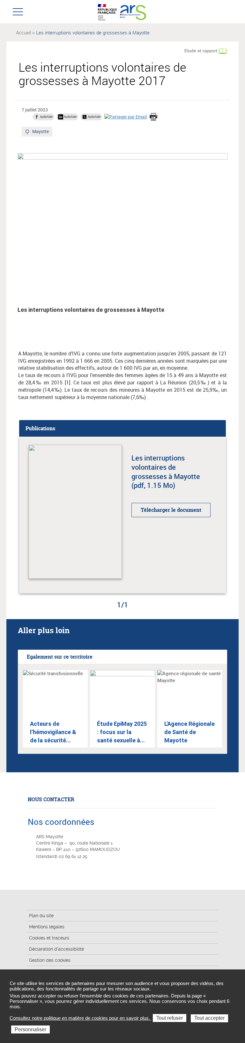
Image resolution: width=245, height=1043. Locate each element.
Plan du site (41, 915)
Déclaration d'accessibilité (56, 949)
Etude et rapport (200, 50)
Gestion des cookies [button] (50, 960)
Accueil (23, 32)
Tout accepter (209, 1018)
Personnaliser (30, 1029)
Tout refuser (169, 1018)
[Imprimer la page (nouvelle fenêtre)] (153, 117)
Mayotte (41, 132)
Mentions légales (46, 926)
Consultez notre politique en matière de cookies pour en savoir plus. (80, 1018)
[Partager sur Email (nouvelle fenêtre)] (125, 116)
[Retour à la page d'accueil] (133, 11)
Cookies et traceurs (49, 937)
